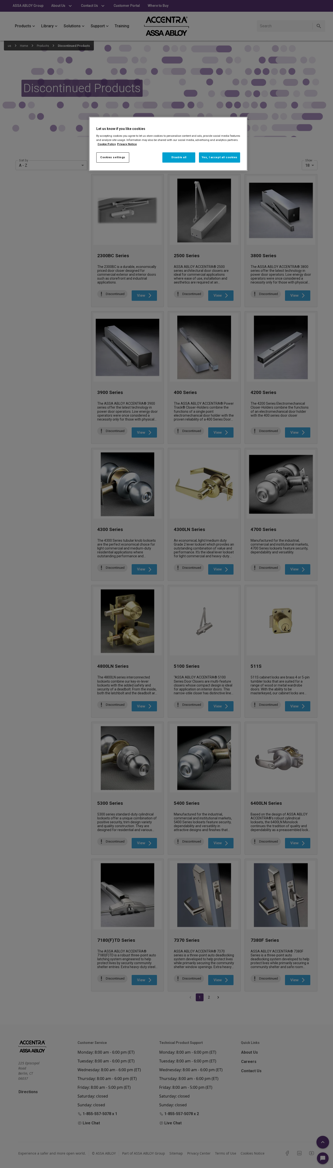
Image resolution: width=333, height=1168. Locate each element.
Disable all (178, 157)
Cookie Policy (107, 144)
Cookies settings (112, 157)
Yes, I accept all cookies (219, 157)
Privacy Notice (127, 144)
